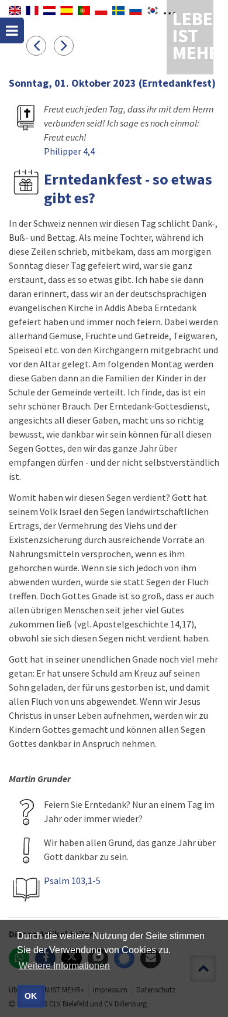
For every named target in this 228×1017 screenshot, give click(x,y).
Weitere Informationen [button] (64, 966)
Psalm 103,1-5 (72, 880)
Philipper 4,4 (69, 151)
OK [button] (31, 996)
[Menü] (12, 30)
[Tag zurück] (40, 45)
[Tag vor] (67, 45)
